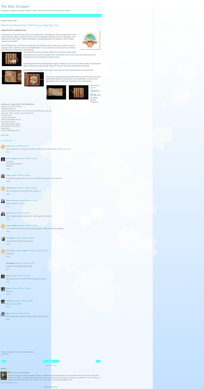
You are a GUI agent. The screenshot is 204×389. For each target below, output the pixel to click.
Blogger (55, 387)
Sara (7, 146)
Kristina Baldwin (12, 225)
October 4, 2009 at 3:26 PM (20, 288)
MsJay (8, 288)
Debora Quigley (11, 158)
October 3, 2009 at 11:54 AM (20, 213)
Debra (8, 276)
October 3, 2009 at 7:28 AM (27, 158)
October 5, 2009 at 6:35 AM (19, 313)
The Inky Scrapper (15, 6)
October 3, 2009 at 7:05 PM (20, 276)
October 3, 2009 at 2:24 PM (38, 250)
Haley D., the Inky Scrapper (20, 372)
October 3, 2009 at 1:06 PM (28, 225)
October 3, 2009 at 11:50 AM (27, 200)
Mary (8, 313)
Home (51, 361)
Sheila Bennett (11, 188)
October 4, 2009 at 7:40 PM (23, 301)
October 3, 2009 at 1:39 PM (24, 238)
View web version (51, 365)
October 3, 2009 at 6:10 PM (25, 263)
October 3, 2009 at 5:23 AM (19, 146)
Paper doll (9, 301)
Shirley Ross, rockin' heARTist (17, 250)
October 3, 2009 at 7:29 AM (20, 175)
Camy (8, 175)
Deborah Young (11, 200)
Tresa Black (10, 238)
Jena (8, 213)
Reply (8, 152)
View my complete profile (9, 382)
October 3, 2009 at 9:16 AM (26, 188)
